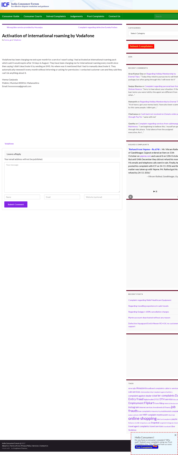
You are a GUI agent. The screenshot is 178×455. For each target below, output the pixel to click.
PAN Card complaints (164, 419)
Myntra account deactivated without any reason (149, 317)
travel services (156, 426)
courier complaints (163, 395)
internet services (146, 407)
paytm (174, 419)
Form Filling (159, 403)
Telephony (17, 40)
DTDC (156, 399)
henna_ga (7, 40)
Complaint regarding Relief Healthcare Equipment (149, 300)
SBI (138, 423)
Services (35, 446)
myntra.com (162, 414)
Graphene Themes (20, 448)
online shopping (142, 418)
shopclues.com (145, 423)
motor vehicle (133, 415)
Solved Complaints (56, 16)
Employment (136, 403)
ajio (134, 388)
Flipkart (149, 403)
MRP (140, 415)
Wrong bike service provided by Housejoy (25, 27)
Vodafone (9, 143)
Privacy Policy (26, 446)
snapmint (163, 423)
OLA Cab (171, 415)
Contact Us (114, 16)
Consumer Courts (33, 16)
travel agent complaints (138, 426)
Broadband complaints (154, 388)
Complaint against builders (163, 392)
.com (145, 156)
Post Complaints (95, 16)
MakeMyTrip (156, 411)
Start (154, 191)
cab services (134, 391)
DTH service (166, 399)
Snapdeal (155, 423)
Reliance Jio (132, 423)
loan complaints (144, 411)
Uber (173, 426)
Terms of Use (15, 446)
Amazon (140, 388)
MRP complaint (149, 415)
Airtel (130, 388)
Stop (156, 191)
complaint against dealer (140, 395)
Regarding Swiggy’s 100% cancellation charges (148, 312)
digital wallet (149, 399)
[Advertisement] (52, 51)
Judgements (76, 16)
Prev (130, 197)
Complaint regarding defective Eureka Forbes (97, 27)
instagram (133, 407)
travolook (167, 426)
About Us (5, 446)
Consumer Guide (10, 16)
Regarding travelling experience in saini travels (148, 306)
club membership (147, 392)
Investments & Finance (162, 407)
